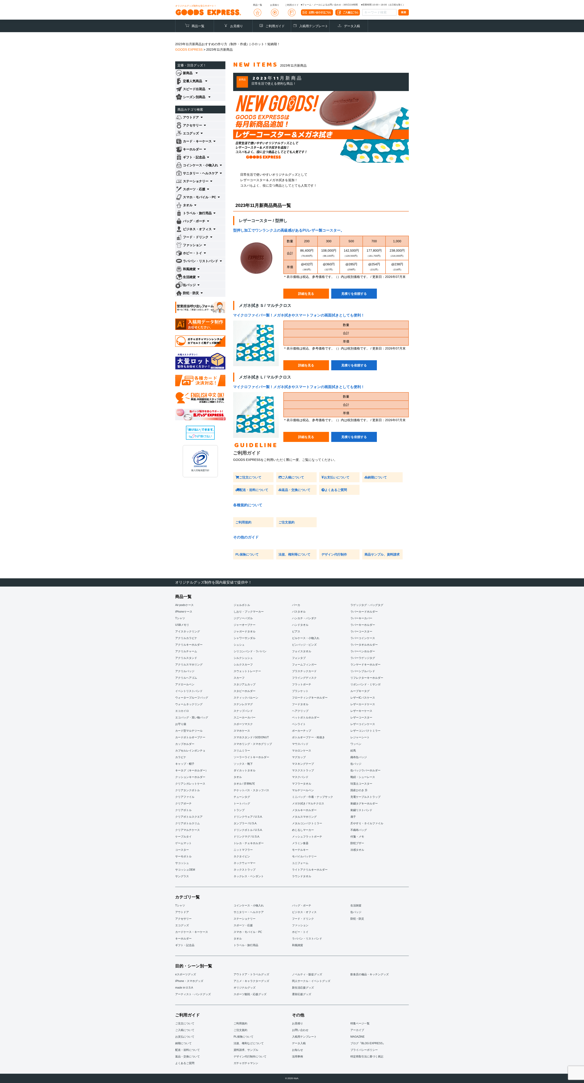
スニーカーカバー (245, 717)
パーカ (296, 605)
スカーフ (239, 677)
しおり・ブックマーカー (249, 611)
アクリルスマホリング (189, 664)
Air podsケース (184, 605)
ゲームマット (183, 843)
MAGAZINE (357, 1036)
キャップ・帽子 (184, 763)
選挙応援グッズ (301, 994)
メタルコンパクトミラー (307, 823)
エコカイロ (182, 710)
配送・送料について (254, 490)
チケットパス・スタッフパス (251, 790)
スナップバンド (243, 710)
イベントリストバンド (189, 691)
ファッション (300, 925)
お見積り (236, 26)
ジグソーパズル (243, 618)
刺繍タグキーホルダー (364, 803)
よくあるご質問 (336, 490)
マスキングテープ (303, 763)
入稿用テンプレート (313, 26)
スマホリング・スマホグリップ (253, 744)
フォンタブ (299, 658)
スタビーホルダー (245, 691)
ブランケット (300, 691)
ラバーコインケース (362, 638)
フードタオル (300, 704)
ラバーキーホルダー (362, 624)
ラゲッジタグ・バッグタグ (366, 605)
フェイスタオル (301, 651)
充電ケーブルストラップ (365, 797)
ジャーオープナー (245, 624)
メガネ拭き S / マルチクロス (265, 305)
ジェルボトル (242, 605)
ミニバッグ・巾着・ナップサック (312, 797)
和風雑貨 (297, 945)
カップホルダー (184, 744)
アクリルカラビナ (186, 638)
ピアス (296, 631)
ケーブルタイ (183, 836)
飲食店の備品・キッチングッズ (369, 974)
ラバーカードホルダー (364, 611)
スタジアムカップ (245, 684)
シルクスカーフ (243, 664)
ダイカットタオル (245, 770)
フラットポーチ (301, 684)
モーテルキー (300, 849)
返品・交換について (296, 490)
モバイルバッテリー (304, 856)
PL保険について (247, 554)
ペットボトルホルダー (305, 717)
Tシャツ (180, 618)
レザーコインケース (362, 724)
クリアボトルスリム (187, 823)
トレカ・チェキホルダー (249, 843)
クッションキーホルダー (190, 777)
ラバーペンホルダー (362, 651)
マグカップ (299, 757)
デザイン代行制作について (250, 1056)
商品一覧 (198, 26)
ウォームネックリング (189, 704)
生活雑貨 (355, 905)
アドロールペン (184, 684)
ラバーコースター (361, 631)
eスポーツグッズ (185, 974)
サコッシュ (182, 863)
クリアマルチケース (187, 830)
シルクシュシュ (243, 658)
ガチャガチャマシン (246, 1063)
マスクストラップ (303, 770)
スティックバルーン (246, 697)
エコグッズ (182, 925)
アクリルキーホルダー (189, 644)
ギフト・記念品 (184, 945)
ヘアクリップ (300, 710)
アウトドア (182, 912)
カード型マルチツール (189, 730)
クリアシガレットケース (190, 783)
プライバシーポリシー (364, 1050)
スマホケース (242, 730)
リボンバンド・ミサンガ (365, 684)
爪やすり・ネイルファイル (366, 823)
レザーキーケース (361, 710)
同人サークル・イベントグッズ (311, 981)
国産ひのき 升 (359, 790)
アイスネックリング (187, 631)
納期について (377, 477)
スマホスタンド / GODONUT (251, 737)
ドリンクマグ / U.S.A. (247, 836)
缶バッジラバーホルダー (365, 770)
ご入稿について (293, 477)
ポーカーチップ (301, 730)
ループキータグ (360, 691)
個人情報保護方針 (200, 470)
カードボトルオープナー (190, 737)
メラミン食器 (300, 843)
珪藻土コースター (361, 783)
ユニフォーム (300, 863)
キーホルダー (183, 938)
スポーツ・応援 (243, 925)
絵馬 (353, 750)
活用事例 (297, 1056)
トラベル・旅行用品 (246, 945)
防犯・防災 (357, 918)
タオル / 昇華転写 (244, 783)
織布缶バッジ (358, 757)
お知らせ (297, 1050)
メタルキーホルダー (304, 810)
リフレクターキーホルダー (366, 677)
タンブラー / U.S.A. (245, 823)
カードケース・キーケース (191, 932)
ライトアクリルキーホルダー (310, 869)
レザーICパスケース (362, 697)
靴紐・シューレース (362, 777)
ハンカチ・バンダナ (304, 618)
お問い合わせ (300, 1030)
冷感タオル (357, 849)
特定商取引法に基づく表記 (366, 1056)
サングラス (182, 876)
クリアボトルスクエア (189, 816)
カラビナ (180, 757)
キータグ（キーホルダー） (191, 770)
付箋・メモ (357, 836)
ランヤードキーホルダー (365, 664)
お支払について (184, 1036)
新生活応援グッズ (303, 987)
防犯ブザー (357, 843)
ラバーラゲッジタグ (362, 658)
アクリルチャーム (186, 651)
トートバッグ (242, 803)
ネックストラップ (245, 869)
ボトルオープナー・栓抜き (308, 737)
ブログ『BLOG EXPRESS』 (367, 1043)
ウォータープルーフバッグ (191, 697)
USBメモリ (182, 624)
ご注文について (250, 477)
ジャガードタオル (245, 631)
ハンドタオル (300, 624)
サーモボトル (183, 856)
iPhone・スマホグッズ (189, 981)
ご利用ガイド (275, 26)
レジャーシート (360, 737)
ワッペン (355, 744)
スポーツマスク (243, 724)
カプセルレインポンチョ (190, 750)
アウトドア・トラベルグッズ (251, 974)
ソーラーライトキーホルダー (251, 757)
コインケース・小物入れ (249, 905)
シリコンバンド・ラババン (250, 651)
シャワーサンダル (245, 638)
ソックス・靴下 (243, 763)
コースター (182, 849)
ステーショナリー (245, 918)
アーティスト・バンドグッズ (193, 994)
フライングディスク (304, 677)
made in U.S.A (184, 987)
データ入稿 (352, 26)
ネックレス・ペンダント (249, 876)
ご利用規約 (243, 522)
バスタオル (299, 611)
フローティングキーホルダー (310, 697)
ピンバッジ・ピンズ (304, 644)
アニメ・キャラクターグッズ (251, 981)
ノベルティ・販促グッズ (307, 974)
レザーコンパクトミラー (365, 730)
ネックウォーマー (245, 863)
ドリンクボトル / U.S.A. (248, 830)
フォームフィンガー (304, 664)
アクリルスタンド (186, 658)
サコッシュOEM (185, 869)
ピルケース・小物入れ (305, 638)
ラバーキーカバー (361, 618)
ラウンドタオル (301, 876)
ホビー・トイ (300, 932)
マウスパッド (300, 744)
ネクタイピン (242, 856)
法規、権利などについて (249, 1043)
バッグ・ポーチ (301, 905)
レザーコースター (361, 717)
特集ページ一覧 (360, 1023)
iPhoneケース (183, 611)
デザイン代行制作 (334, 554)
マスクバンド (300, 777)
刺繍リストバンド (361, 810)
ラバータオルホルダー (364, 644)
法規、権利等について (294, 554)
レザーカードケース (362, 704)
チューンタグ (242, 797)
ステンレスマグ (243, 704)
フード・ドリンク (303, 918)
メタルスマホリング (304, 816)
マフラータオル (301, 783)
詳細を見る (306, 293)
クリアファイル (184, 797)
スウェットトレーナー (247, 671)
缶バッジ (355, 763)
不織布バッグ (358, 830)
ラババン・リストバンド (307, 938)
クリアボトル (183, 810)
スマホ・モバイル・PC (248, 932)
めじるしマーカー (303, 830)
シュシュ (239, 644)
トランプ (239, 810)
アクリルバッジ (184, 671)
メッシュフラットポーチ (307, 836)
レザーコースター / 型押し (263, 220)
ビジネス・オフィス (304, 912)
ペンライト (299, 724)
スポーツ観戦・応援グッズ (250, 994)
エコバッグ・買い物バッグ (191, 717)
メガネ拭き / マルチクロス (308, 803)
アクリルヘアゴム (186, 677)
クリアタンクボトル (187, 790)
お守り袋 (180, 724)
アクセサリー (183, 918)
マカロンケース (301, 750)
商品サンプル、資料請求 (382, 554)
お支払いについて (336, 477)
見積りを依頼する (354, 293)
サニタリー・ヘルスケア (249, 912)
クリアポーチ (183, 803)
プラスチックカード (304, 671)
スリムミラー (242, 750)
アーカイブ (357, 1030)
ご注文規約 (287, 522)
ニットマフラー (243, 849)
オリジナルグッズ (245, 987)
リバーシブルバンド (362, 671)
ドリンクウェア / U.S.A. (248, 816)
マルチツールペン (303, 790)
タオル (238, 777)
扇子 (353, 816)
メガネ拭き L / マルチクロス (265, 377)
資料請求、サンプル (246, 1050)
